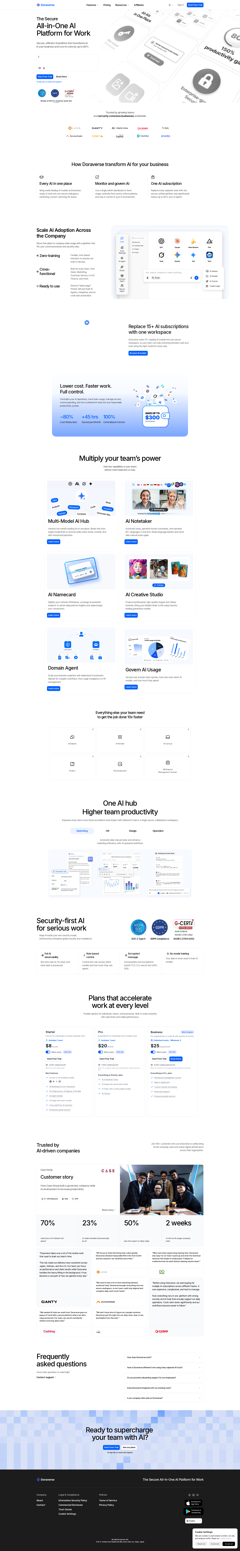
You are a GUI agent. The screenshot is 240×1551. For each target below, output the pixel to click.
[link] (45, 5)
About (39, 1500)
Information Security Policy (72, 1500)
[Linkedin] (193, 1495)
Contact (40, 1505)
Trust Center (65, 1509)
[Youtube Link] (197, 1495)
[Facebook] (189, 1495)
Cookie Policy (225, 1538)
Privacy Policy (106, 1505)
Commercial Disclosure (70, 1505)
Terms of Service (108, 1500)
